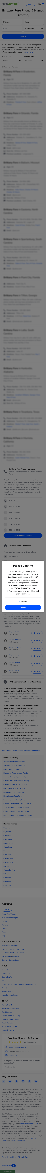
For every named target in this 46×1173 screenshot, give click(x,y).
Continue (23, 607)
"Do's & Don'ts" (21, 588)
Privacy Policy (17, 574)
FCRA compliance (16, 585)
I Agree (24, 601)
